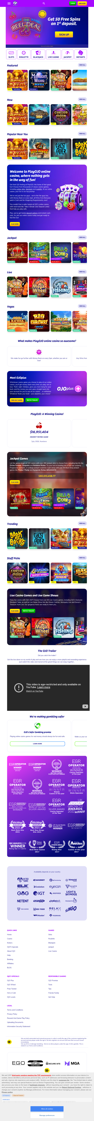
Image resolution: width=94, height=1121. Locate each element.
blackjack (29, 189)
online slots (21, 189)
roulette (39, 189)
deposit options (32, 213)
